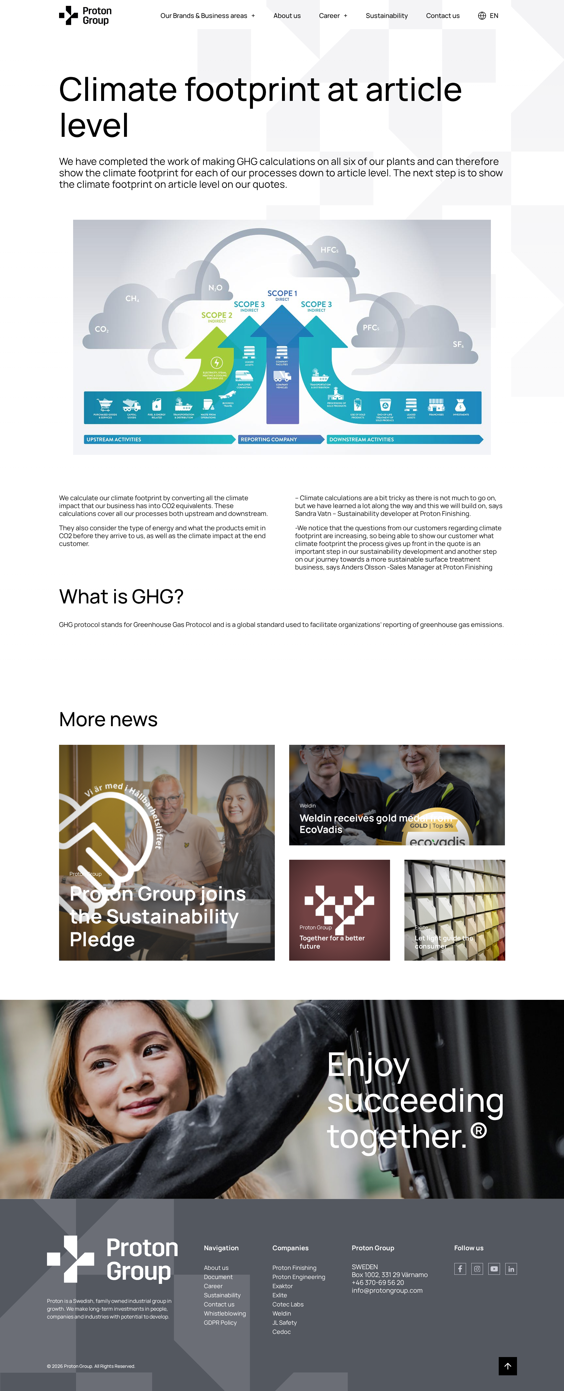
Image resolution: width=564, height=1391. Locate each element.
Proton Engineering (299, 1277)
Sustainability (387, 15)
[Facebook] (460, 1269)
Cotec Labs (288, 1304)
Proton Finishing (295, 1267)
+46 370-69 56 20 (378, 1282)
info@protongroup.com (387, 1290)
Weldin (282, 1313)
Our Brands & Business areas (208, 15)
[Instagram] (477, 1269)
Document (218, 1277)
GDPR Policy (220, 1322)
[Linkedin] (511, 1269)
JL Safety (285, 1322)
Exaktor (283, 1286)
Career (333, 15)
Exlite (280, 1295)
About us (287, 15)
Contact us (443, 15)
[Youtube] (494, 1269)
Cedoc (282, 1331)
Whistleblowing (225, 1313)
